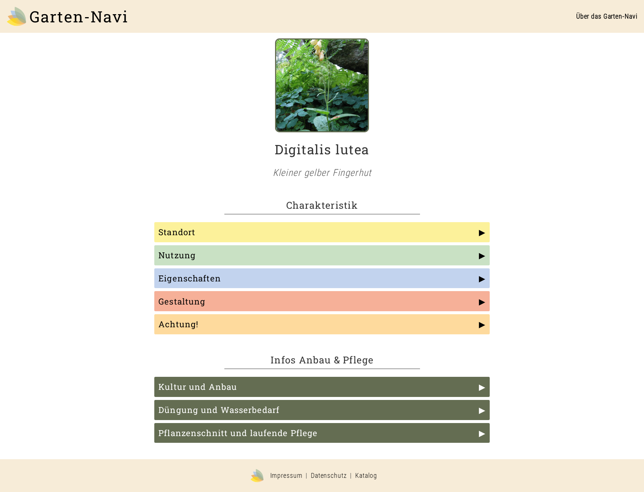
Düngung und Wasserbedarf (219, 409)
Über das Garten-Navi (607, 16)
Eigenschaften (189, 278)
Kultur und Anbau (197, 386)
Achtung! (178, 324)
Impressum (286, 475)
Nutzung (177, 255)
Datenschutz (329, 475)
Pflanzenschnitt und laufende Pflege (238, 433)
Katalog (366, 475)
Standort (176, 232)
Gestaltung (181, 301)
